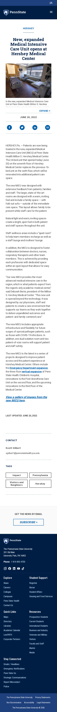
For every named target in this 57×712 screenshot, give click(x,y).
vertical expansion (32, 371)
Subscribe (27, 522)
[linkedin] (34, 128)
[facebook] (9, 128)
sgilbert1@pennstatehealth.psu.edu (22, 453)
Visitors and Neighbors (17, 483)
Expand (43, 111)
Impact (17, 475)
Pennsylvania (40, 475)
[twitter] (22, 128)
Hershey (28, 28)
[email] (47, 128)
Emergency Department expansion (29, 367)
